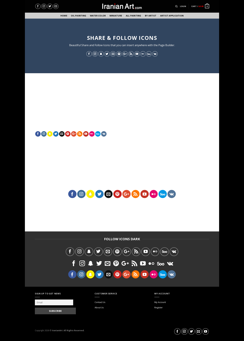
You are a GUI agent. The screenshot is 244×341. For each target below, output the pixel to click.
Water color (98, 15)
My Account (160, 302)
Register (158, 307)
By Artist (150, 15)
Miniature (116, 15)
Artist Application (172, 15)
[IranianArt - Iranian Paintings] (122, 6)
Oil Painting (78, 15)
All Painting (133, 15)
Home (63, 15)
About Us (99, 307)
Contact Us (100, 302)
